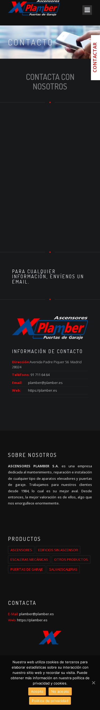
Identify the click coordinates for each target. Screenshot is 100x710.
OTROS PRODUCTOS (71, 559)
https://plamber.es (42, 390)
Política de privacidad (50, 701)
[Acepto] (93, 682)
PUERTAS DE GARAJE (26, 569)
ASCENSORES (21, 550)
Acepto (37, 691)
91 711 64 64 (40, 374)
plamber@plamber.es (45, 382)
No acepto (60, 691)
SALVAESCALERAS (63, 569)
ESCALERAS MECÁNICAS (29, 559)
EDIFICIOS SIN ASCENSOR (58, 550)
